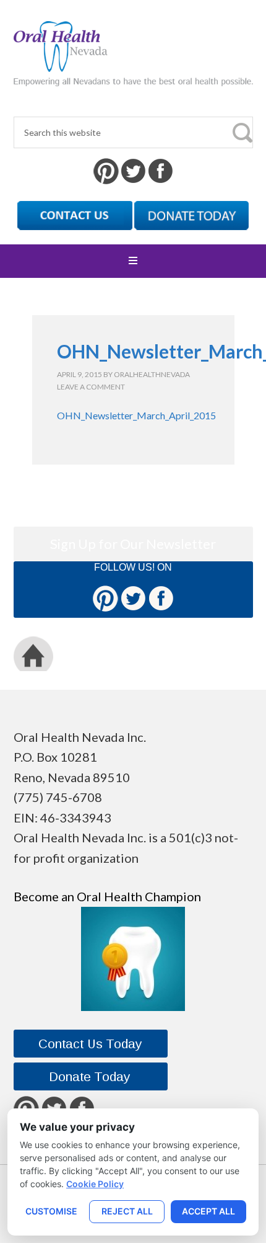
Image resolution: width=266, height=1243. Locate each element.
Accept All (208, 1211)
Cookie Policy (95, 1183)
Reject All (127, 1211)
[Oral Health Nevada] (133, 76)
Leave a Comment (91, 386)
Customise (51, 1211)
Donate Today (153, 653)
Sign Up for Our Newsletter (133, 543)
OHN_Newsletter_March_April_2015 (136, 415)
